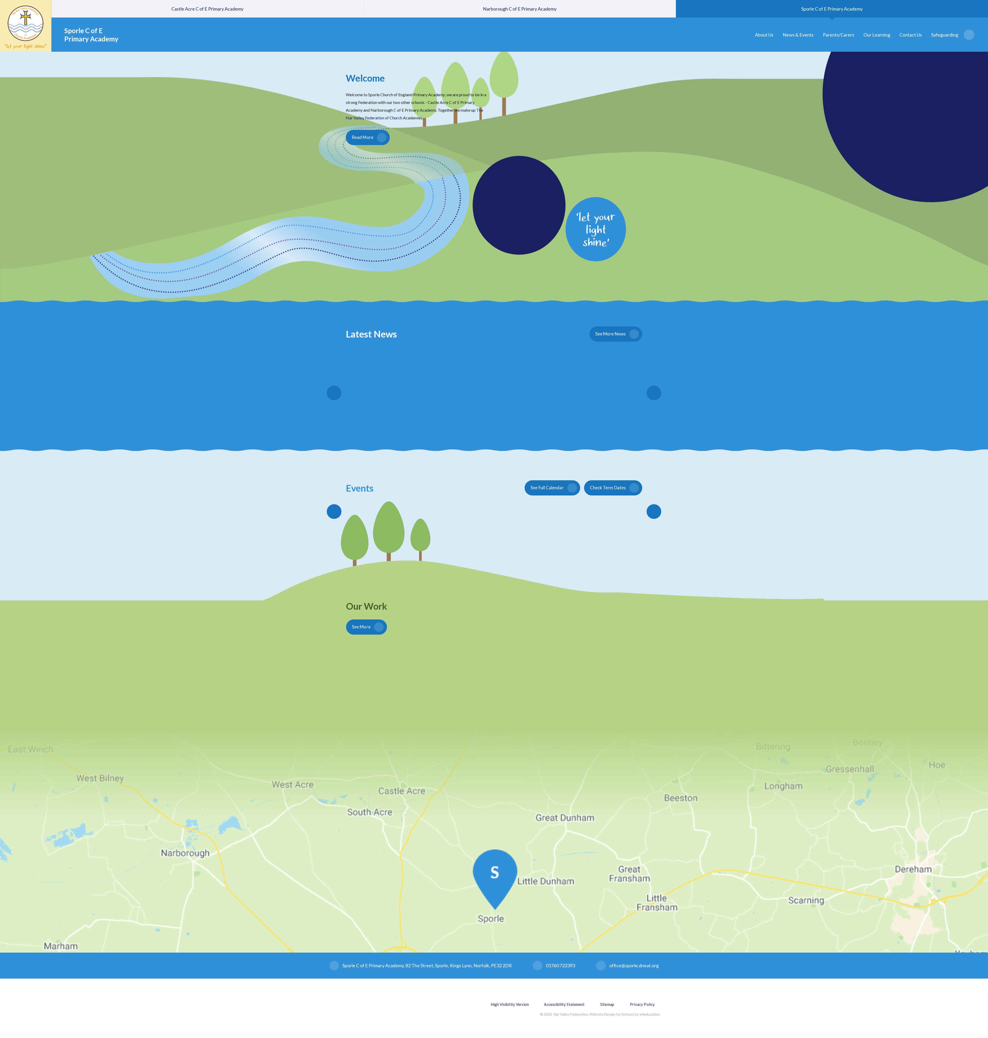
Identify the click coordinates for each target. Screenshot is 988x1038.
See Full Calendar (547, 487)
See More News (610, 333)
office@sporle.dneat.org (634, 965)
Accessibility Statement (564, 1004)
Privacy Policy (642, 1004)
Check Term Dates (608, 487)
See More (361, 626)
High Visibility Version (510, 1004)
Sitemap (607, 1004)
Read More (362, 137)
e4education (650, 1014)
